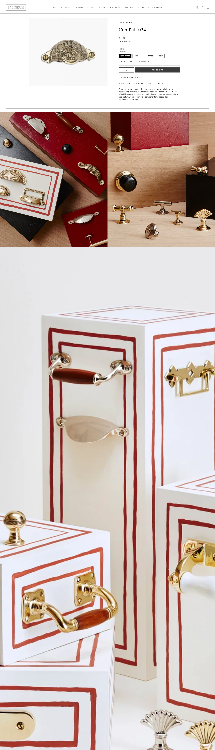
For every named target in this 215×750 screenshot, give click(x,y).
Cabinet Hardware (125, 22)
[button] (66, 7)
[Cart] (208, 7)
